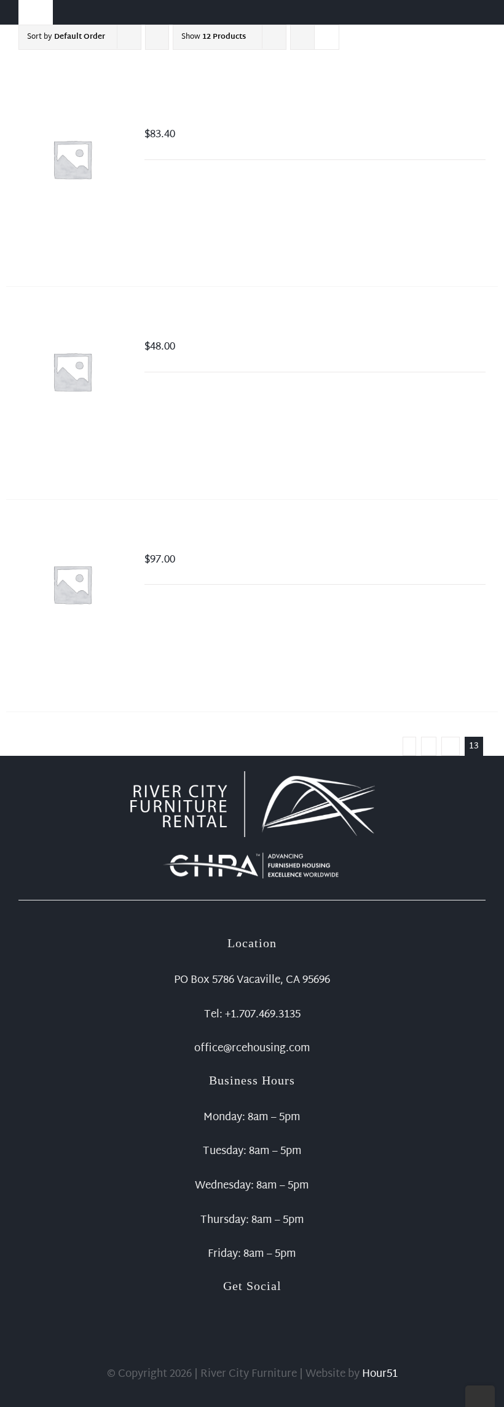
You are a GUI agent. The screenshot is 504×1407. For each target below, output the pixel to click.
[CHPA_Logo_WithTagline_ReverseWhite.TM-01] (252, 854)
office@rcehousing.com (252, 1048)
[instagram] (252, 1306)
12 (450, 746)
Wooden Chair (183, 114)
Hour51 (380, 1374)
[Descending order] (157, 37)
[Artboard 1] (252, 776)
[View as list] (327, 37)
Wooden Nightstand (198, 326)
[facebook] (232, 1306)
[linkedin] (271, 1306)
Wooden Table (182, 539)
